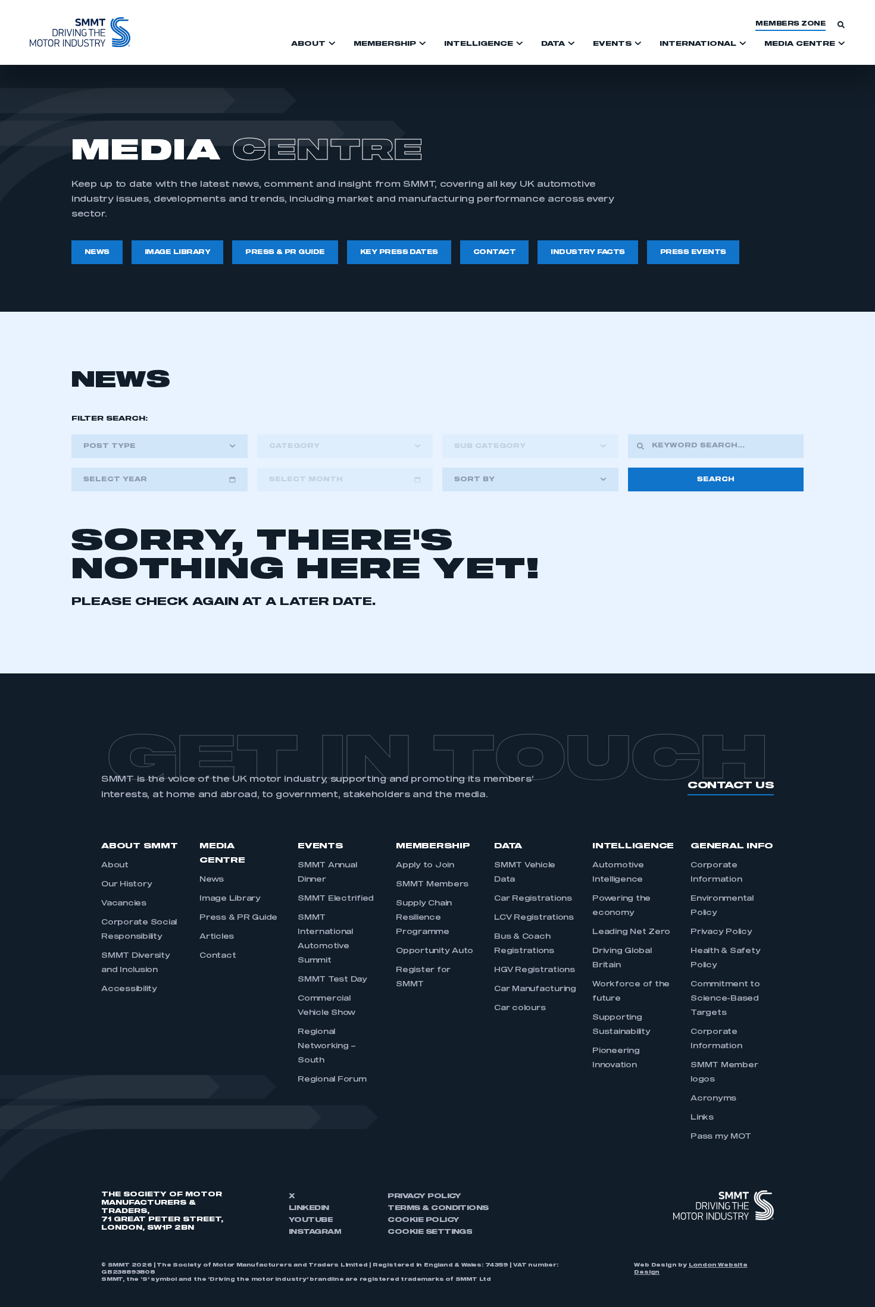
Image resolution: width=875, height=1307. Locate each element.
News (211, 879)
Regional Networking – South (327, 1046)
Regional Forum (332, 1079)
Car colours (519, 1008)
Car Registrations (533, 898)
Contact (217, 956)
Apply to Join (425, 865)
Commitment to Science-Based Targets (725, 999)
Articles (216, 937)
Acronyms (713, 1098)
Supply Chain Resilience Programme (424, 918)
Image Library (230, 898)
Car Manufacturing (535, 989)
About (115, 865)
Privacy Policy (721, 932)
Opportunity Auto (434, 951)
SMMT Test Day (332, 979)
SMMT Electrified (336, 898)
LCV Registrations (534, 918)
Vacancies (123, 903)
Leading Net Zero (631, 932)
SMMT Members (432, 884)
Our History (126, 884)
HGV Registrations (534, 970)
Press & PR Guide (238, 918)
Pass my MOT (720, 1136)
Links (702, 1117)
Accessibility (129, 989)
